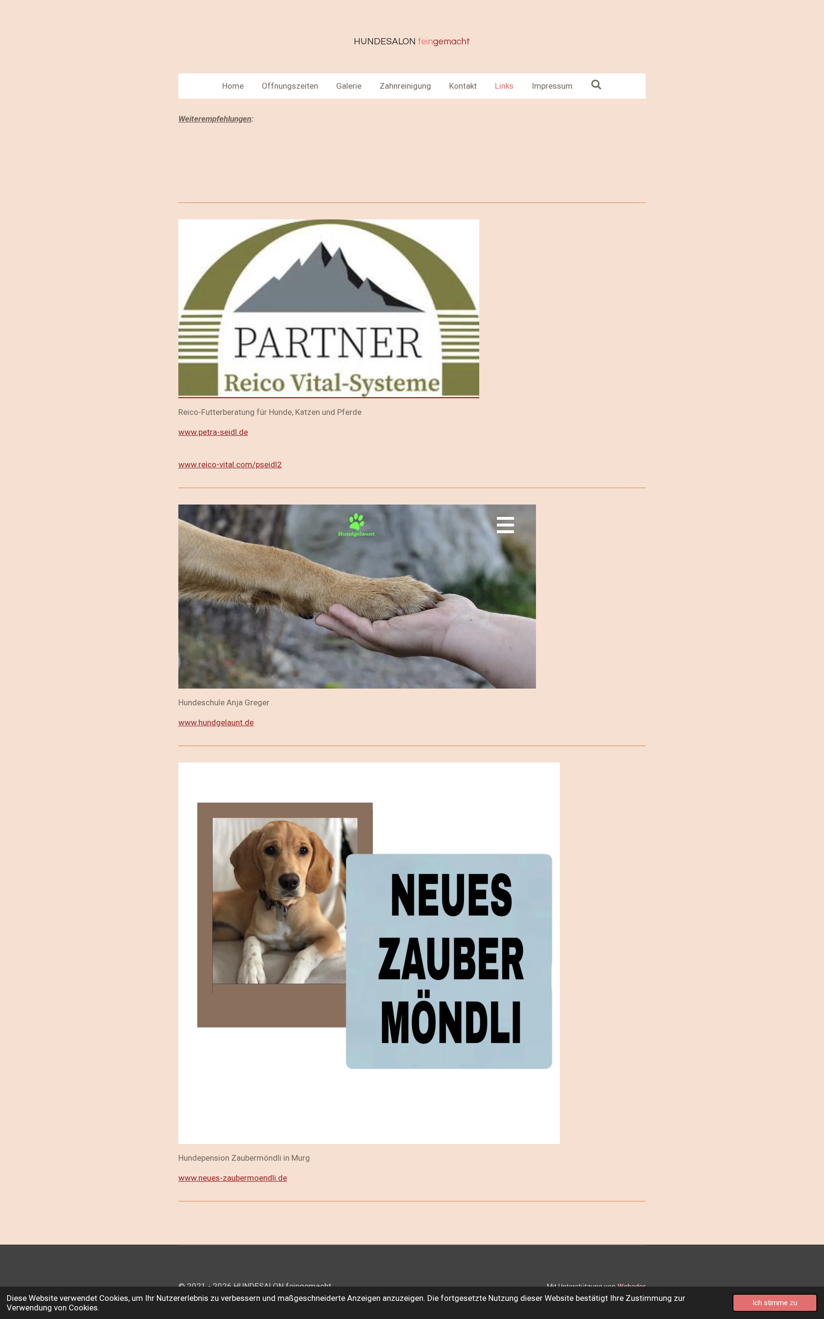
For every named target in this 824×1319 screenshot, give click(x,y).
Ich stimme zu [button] (774, 1302)
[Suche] (596, 85)
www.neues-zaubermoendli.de (232, 1178)
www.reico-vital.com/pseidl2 (230, 464)
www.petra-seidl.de (213, 432)
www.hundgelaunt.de (216, 722)
